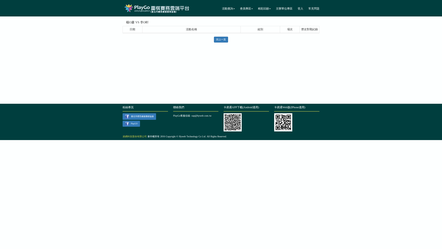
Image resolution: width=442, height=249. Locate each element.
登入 (300, 8)
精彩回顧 (263, 8)
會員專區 (245, 8)
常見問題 (313, 8)
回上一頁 (221, 39)
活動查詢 (227, 8)
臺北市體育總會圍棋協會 (142, 116)
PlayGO (134, 123)
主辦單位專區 (284, 8)
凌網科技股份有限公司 (135, 136)
